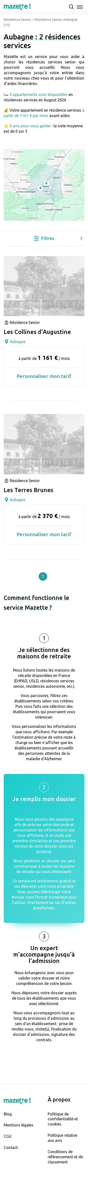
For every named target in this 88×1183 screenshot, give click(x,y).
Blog (8, 1114)
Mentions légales (18, 1125)
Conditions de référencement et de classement (65, 1156)
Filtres (47, 238)
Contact (11, 1147)
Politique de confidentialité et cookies (63, 1119)
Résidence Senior (17, 20)
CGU (7, 1136)
